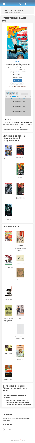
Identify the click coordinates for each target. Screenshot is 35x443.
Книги (10, 9)
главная (5, 418)
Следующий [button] (13, 93)
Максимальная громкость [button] (17, 96)
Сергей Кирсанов (21, 68)
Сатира (17, 61)
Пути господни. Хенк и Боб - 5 (18, 109)
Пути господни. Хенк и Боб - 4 (18, 106)
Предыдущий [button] (7, 93)
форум (9, 418)
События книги (17, 74)
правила (27, 418)
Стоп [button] (17, 93)
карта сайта (21, 418)
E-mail (9, 429)
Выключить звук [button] (11, 96)
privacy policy (6, 420)
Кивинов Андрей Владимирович (13, 11)
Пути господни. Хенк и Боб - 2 (18, 101)
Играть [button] (10, 93)
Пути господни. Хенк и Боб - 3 (18, 104)
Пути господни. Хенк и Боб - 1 (18, 98)
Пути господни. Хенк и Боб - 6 (18, 111)
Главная (5, 9)
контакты (14, 418)
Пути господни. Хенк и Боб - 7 (18, 114)
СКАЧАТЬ (18, 80)
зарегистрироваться (24, 404)
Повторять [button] (25, 96)
